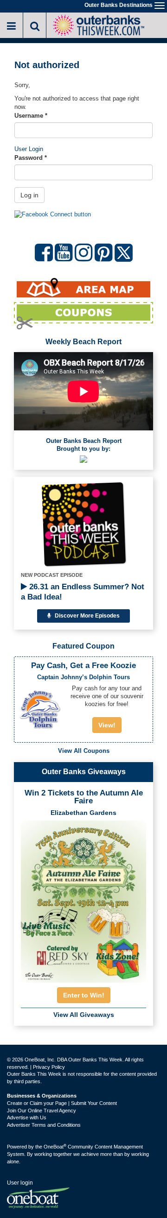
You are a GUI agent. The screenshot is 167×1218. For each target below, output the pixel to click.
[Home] (98, 24)
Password (30, 157)
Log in (29, 195)
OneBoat (55, 1146)
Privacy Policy (49, 1067)
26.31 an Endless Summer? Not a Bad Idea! (82, 591)
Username (30, 115)
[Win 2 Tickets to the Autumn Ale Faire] (83, 898)
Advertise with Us (26, 1117)
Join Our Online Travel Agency (41, 1110)
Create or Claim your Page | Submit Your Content (62, 1103)
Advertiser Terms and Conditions (44, 1125)
